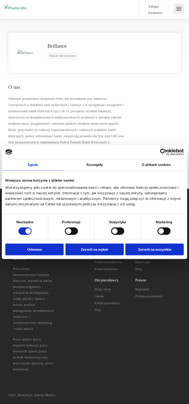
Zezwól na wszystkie (154, 249)
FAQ (97, 310)
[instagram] (178, 395)
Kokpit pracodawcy (107, 303)
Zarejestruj (154, 13)
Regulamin (142, 289)
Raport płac (142, 262)
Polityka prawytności (149, 296)
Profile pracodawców (108, 262)
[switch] (71, 231)
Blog (138, 269)
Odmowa (34, 249)
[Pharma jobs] (15, 3)
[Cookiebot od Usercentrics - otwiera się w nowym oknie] (163, 151)
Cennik (99, 296)
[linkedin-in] (170, 395)
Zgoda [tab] (33, 164)
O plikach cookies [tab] (156, 164)
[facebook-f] (162, 395)
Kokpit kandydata (106, 269)
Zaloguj (153, 6)
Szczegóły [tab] (94, 164)
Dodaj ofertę (102, 289)
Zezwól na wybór (94, 249)
